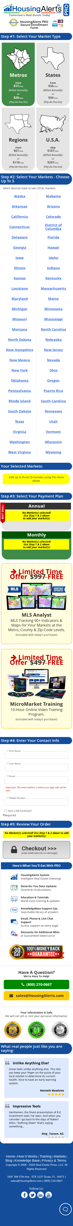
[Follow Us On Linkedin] (40, 1196)
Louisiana (19, 288)
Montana (19, 329)
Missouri (19, 319)
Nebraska (53, 339)
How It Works (27, 1156)
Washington (20, 442)
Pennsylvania (19, 391)
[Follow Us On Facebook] (24, 1196)
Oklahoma (19, 380)
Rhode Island (20, 401)
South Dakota (19, 411)
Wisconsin (53, 442)
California (19, 216)
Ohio (53, 370)
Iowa (20, 257)
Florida (53, 237)
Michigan (19, 309)
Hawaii (53, 247)
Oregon (53, 380)
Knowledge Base (27, 1160)
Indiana (53, 268)
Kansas (20, 278)
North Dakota (19, 339)
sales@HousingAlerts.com (26, 1180)
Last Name (14, 763)
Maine (53, 298)
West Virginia (19, 452)
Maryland (20, 298)
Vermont (53, 431)
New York (19, 370)
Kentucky (53, 278)
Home (10, 1156)
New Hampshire (19, 350)
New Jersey (53, 350)
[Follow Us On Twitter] (32, 1196)
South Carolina (53, 401)
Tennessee (53, 411)
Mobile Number (16, 798)
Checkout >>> (39, 849)
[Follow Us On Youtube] (48, 1196)
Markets (60, 1156)
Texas (19, 421)
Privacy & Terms (54, 1160)
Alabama (53, 196)
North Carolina (53, 329)
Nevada (53, 360)
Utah (53, 421)
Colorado (53, 216)
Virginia (19, 431)
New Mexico (19, 360)
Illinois (19, 268)
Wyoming (53, 452)
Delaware (20, 237)
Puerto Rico (53, 391)
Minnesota (53, 309)
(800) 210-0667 (53, 1180)
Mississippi (53, 319)
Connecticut (19, 227)
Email (11, 776)
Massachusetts (53, 288)
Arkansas (19, 206)
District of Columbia (53, 227)
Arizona (53, 206)
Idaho (53, 257)
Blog (8, 1160)
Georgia (19, 247)
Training (45, 1156)
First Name (14, 750)
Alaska (19, 196)
